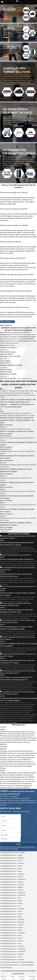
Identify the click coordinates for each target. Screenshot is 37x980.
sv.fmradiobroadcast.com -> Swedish (12, 946)
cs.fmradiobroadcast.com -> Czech (11, 957)
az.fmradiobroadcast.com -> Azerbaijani (13, 951)
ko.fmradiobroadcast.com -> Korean (11, 876)
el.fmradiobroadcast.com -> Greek (11, 866)
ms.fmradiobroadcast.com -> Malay (11, 903)
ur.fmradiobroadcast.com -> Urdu (10, 943)
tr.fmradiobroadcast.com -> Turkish (11, 900)
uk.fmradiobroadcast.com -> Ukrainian (12, 919)
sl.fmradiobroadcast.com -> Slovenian (12, 959)
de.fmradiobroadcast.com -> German (12, 863)
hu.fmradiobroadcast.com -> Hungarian (12, 933)
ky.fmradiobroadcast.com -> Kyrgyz (11, 927)
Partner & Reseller (6, 967)
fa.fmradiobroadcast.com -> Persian (11, 914)
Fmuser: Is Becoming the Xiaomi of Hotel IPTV (16, 559)
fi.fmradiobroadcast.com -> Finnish (11, 930)
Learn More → (4, 350)
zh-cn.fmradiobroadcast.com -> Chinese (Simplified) (16, 962)
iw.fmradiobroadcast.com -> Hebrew (11, 890)
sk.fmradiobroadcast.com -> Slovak (11, 938)
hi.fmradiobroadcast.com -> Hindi (10, 868)
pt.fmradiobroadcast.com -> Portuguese (12, 879)
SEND (18, 844)
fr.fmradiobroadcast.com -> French (11, 860)
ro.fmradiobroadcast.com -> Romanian (12, 922)
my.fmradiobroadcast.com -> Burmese (12, 908)
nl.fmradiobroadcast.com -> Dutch (11, 935)
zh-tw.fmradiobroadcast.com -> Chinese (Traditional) (17, 965)
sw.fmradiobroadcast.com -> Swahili (11, 925)
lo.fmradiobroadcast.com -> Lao (10, 906)
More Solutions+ (7, 321)
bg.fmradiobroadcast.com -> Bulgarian (12, 858)
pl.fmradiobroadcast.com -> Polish (11, 917)
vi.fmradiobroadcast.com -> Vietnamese (13, 895)
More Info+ (4, 531)
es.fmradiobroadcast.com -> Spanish (12, 884)
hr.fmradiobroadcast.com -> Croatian (12, 954)
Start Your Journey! (24, 378)
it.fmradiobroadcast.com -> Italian (10, 871)
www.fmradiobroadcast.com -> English (12, 852)
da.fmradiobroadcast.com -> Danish (11, 941)
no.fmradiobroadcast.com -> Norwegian (13, 949)
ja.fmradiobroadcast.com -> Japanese (12, 874)
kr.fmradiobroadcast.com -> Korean (11, 911)
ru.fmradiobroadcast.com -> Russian (11, 882)
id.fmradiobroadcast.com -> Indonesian (12, 892)
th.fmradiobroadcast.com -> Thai (10, 898)
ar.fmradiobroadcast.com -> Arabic (11, 855)
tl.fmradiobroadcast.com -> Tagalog (11, 887)
